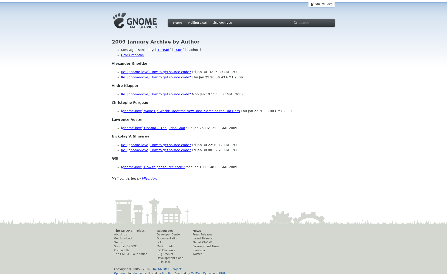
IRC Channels (166, 250)
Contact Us (121, 250)
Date (178, 50)
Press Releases (202, 234)
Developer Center (169, 234)
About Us (120, 234)
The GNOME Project (129, 230)
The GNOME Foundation (130, 254)
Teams (118, 242)
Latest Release (202, 238)
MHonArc (149, 178)
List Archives (222, 22)
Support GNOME (125, 246)
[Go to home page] (142, 29)
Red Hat (167, 273)
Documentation (167, 238)
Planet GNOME (203, 242)
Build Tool (163, 262)
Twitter (197, 254)
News (197, 230)
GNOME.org (324, 4)
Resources (165, 230)
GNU (222, 273)
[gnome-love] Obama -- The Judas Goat (153, 128)
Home (177, 22)
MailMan (196, 273)
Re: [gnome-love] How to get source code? (156, 72)
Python (207, 273)
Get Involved (123, 238)
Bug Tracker (165, 254)
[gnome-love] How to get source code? (153, 167)
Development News (206, 246)
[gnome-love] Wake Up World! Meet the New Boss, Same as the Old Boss (180, 111)
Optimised (120, 273)
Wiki (160, 242)
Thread (163, 50)
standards (139, 273)
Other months (132, 55)
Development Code (170, 258)
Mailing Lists (197, 22)
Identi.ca (199, 250)
